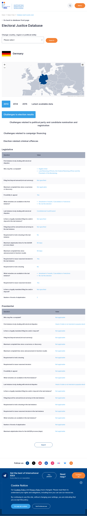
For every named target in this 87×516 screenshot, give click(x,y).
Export (43, 445)
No (38, 235)
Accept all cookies (20, 506)
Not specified (41, 180)
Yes (38, 195)
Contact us (78, 475)
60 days (39, 243)
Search (51, 40)
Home (3, 15)
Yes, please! (49, 475)
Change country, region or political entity (19, 35)
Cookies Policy (20, 490)
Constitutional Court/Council (46, 211)
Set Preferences (41, 506)
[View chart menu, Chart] (82, 64)
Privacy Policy (35, 490)
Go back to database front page (16, 20)
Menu (80, 5)
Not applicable (42, 187)
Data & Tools (11, 15)
